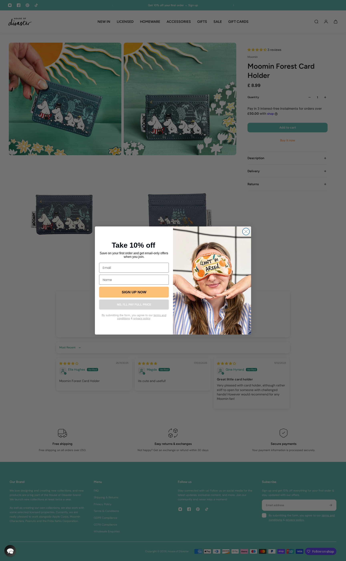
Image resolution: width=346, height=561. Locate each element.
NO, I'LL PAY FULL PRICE (134, 304)
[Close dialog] (245, 231)
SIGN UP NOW (134, 292)
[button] (10, 551)
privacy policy (141, 318)
